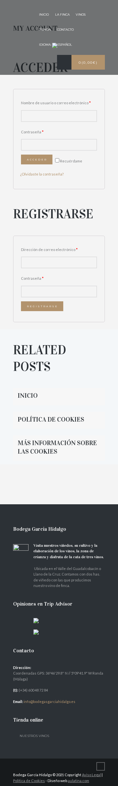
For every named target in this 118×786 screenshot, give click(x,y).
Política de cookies (51, 419)
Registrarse (42, 306)
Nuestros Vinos (34, 736)
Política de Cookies (29, 780)
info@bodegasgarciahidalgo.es (49, 701)
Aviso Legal (91, 775)
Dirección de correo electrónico (49, 249)
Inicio (44, 14)
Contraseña (32, 132)
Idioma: (45, 44)
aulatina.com (78, 780)
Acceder (37, 159)
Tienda (45, 29)
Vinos (81, 14)
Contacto (65, 29)
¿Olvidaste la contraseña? (42, 174)
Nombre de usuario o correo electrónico (56, 103)
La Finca (62, 14)
